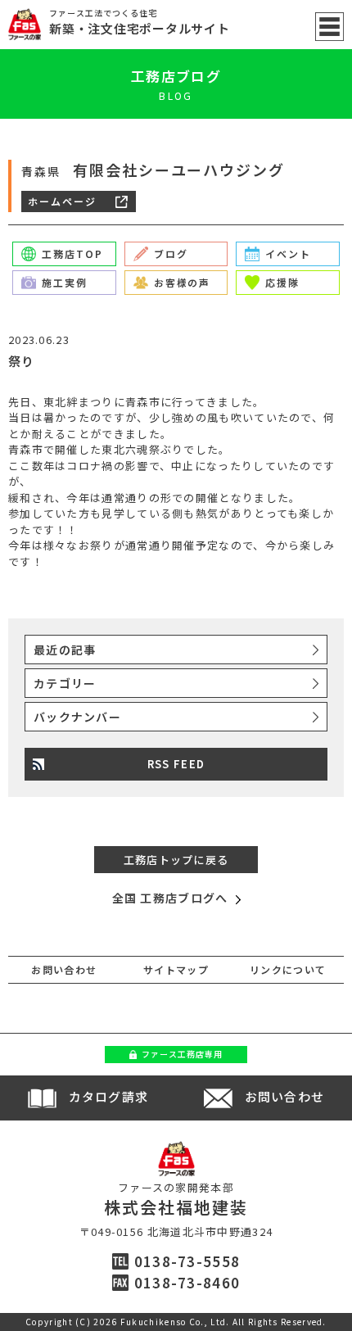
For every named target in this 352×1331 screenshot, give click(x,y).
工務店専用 (182, 1054)
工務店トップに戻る (176, 859)
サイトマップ (176, 969)
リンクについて (288, 969)
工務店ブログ (176, 76)
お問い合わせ (64, 969)
